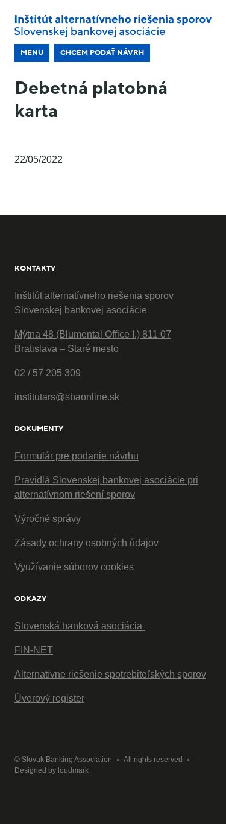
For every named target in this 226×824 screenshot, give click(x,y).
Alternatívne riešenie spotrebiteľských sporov (110, 674)
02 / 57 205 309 (47, 373)
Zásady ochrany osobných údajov (86, 543)
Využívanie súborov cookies (74, 567)
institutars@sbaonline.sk (66, 397)
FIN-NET (33, 650)
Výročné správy (47, 519)
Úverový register (49, 698)
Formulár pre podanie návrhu (76, 456)
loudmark (73, 770)
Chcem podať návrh (102, 52)
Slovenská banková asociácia (79, 626)
